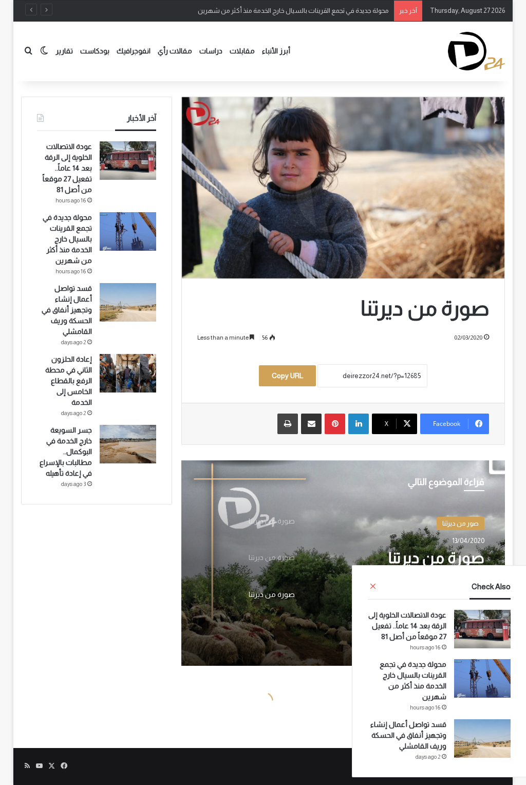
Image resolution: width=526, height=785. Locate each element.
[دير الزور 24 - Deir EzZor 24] (476, 51)
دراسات (210, 51)
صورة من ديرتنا (436, 557)
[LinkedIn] (358, 424)
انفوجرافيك (134, 51)
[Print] (287, 424)
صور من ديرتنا (460, 523)
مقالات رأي (175, 51)
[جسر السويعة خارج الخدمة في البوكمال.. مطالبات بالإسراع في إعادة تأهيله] (128, 444)
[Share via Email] (311, 424)
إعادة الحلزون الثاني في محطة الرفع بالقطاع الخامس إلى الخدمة (68, 380)
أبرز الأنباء (276, 51)
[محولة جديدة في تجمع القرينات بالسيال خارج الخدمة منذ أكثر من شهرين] (482, 678)
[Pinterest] (335, 424)
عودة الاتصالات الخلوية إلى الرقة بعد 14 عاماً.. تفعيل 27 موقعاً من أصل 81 (407, 626)
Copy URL (287, 375)
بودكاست (94, 51)
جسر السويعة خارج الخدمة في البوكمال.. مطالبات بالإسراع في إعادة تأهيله (66, 451)
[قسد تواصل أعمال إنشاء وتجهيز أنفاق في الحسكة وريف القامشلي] (482, 738)
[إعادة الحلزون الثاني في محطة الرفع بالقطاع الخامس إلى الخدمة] (128, 373)
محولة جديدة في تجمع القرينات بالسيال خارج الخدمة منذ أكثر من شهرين (293, 10)
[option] (343, 563)
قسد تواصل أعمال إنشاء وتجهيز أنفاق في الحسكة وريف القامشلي (408, 735)
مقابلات (242, 51)
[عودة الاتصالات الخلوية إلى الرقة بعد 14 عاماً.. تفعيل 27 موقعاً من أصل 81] (482, 629)
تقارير (64, 51)
